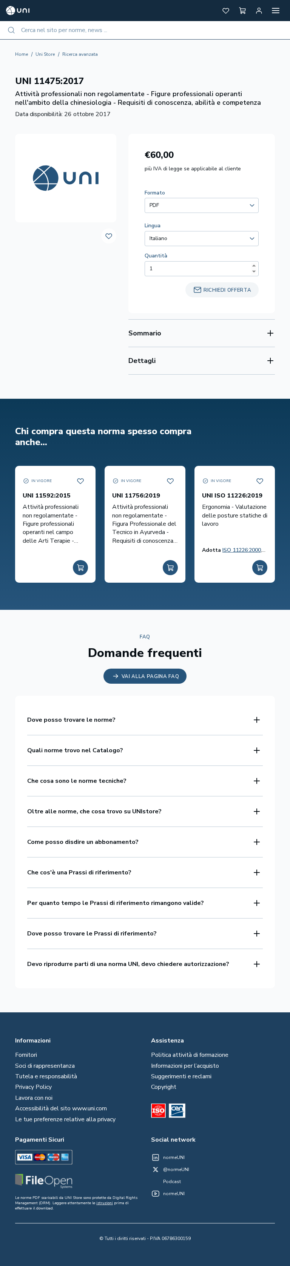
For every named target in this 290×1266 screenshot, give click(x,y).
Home (21, 54)
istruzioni (104, 1203)
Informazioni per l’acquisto (185, 1066)
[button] (226, 10)
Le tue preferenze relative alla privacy (65, 1119)
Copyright (163, 1087)
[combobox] (145, 30)
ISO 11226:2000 (241, 550)
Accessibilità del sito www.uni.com (61, 1108)
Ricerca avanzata (80, 54)
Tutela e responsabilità (46, 1076)
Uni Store (45, 54)
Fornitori (26, 1055)
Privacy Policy (33, 1087)
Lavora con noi (33, 1098)
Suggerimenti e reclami (181, 1076)
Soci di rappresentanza (45, 1066)
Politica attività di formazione (189, 1055)
